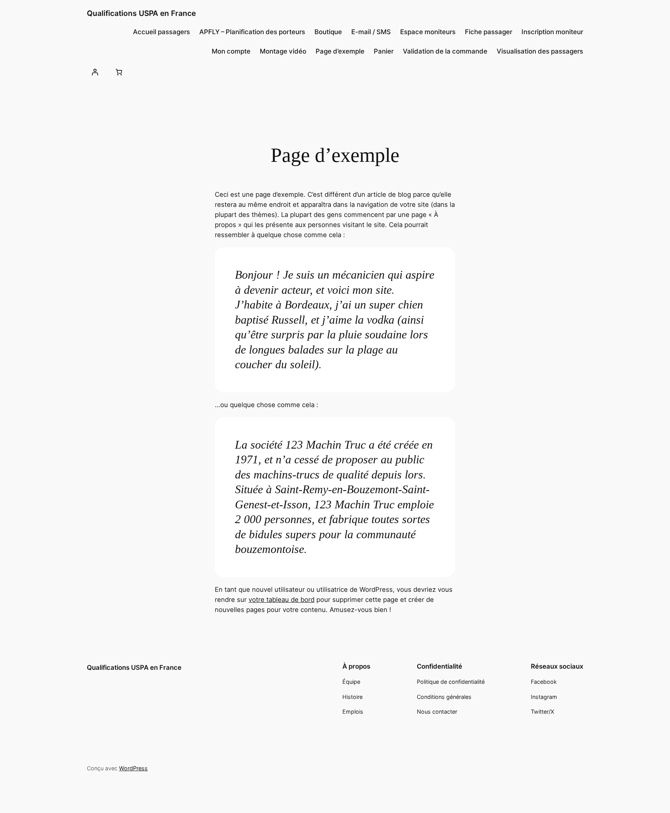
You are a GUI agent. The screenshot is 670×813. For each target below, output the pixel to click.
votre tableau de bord (281, 599)
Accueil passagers (161, 32)
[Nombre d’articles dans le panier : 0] (119, 72)
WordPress (133, 768)
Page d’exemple (340, 51)
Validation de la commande (445, 51)
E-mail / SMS (371, 32)
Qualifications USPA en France (141, 13)
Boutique (328, 32)
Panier (384, 51)
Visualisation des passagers (540, 51)
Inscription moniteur (552, 32)
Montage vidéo (283, 51)
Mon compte (231, 51)
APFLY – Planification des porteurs (252, 32)
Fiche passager (488, 32)
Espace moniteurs (428, 32)
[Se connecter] (95, 72)
